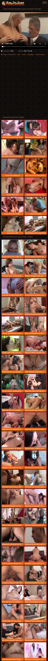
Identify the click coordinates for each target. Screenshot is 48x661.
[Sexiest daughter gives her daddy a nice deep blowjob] (35, 305)
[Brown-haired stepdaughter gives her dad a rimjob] (13, 516)
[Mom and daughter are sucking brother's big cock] (35, 592)
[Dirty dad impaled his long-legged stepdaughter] (35, 573)
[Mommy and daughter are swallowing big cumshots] (35, 497)
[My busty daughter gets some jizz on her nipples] (13, 631)
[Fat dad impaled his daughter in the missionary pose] (13, 439)
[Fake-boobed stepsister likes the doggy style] (13, 554)
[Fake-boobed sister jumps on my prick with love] (35, 401)
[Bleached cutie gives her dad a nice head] (13, 535)
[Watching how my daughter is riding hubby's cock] (13, 362)
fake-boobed (40, 54)
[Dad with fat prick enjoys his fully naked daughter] (13, 286)
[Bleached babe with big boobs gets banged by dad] (35, 382)
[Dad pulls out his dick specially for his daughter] (35, 477)
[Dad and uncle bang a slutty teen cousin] (13, 477)
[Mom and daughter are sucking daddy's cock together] (13, 497)
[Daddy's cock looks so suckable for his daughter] (13, 458)
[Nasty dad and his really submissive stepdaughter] (13, 247)
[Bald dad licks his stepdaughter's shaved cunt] (13, 401)
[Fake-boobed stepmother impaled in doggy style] (35, 362)
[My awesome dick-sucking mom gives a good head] (35, 458)
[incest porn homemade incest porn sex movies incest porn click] (44, 3)
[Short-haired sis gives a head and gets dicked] (35, 286)
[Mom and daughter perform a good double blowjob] (35, 324)
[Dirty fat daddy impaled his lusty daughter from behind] (35, 247)
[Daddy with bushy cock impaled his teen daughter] (13, 343)
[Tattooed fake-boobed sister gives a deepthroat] (35, 612)
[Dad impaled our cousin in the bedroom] (35, 631)
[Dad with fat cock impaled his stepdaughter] (13, 592)
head (23, 54)
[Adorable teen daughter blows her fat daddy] (13, 420)
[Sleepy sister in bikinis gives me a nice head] (35, 439)
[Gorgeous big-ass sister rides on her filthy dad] (13, 573)
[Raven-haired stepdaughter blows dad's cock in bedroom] (13, 382)
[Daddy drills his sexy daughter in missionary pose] (13, 612)
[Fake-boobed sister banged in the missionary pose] (13, 650)
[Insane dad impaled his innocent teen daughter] (13, 324)
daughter (30, 54)
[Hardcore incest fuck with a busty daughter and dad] (35, 535)
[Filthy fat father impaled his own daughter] (35, 343)
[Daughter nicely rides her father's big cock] (35, 554)
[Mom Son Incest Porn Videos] (13, 3)
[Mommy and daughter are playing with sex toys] (35, 650)
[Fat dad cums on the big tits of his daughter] (13, 266)
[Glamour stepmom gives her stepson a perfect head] (35, 516)
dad (18, 54)
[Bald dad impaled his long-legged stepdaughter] (35, 420)
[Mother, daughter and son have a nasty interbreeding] (35, 266)
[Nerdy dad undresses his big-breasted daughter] (13, 305)
